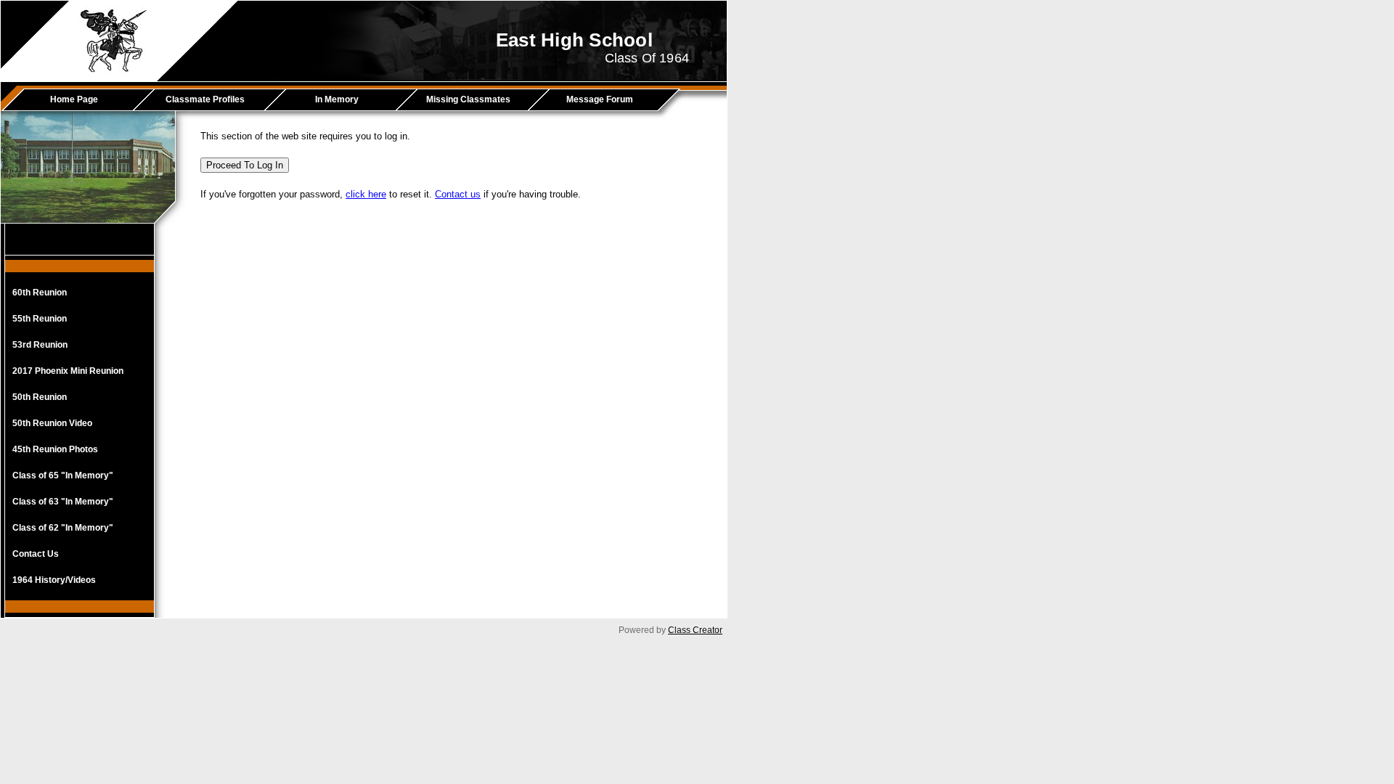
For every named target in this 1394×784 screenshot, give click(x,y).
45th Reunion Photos (55, 449)
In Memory (337, 99)
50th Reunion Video (52, 423)
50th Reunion (39, 397)
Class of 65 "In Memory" (62, 475)
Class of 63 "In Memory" (62, 502)
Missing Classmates (468, 99)
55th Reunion (39, 319)
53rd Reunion (40, 345)
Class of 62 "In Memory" (62, 528)
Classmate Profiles (205, 99)
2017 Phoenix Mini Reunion (67, 371)
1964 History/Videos (54, 580)
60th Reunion (39, 292)
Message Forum (599, 99)
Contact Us (35, 554)
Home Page (74, 99)
